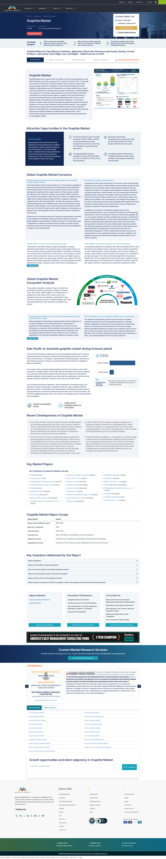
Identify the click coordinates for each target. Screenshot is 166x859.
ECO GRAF (108, 494)
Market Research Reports (67, 786)
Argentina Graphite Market (38, 720)
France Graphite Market (92, 709)
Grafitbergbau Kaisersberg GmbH (43, 481)
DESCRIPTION (35, 60)
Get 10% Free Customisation (83, 658)
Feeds (126, 779)
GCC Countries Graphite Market (39, 728)
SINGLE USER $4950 (124, 20)
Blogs (126, 782)
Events (61, 793)
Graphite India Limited (112, 475)
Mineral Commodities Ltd (40, 498)
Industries (30, 8)
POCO (106, 485)
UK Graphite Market (35, 709)
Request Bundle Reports (45, 625)
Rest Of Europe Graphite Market (39, 724)
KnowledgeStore (64, 775)
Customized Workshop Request (121, 625)
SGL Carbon (35, 495)
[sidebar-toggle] (155, 2)
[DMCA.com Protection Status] (6, 838)
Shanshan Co (72, 491)
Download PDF (34, 34)
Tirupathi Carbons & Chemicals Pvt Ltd (45, 501)
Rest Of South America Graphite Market (42, 732)
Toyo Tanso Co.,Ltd (74, 478)
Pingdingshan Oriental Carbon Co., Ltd (118, 488)
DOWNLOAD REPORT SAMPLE (128, 60)
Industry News (129, 775)
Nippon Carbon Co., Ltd (112, 481)
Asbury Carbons (36, 478)
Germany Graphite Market (93, 705)
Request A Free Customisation (83, 625)
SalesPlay (62, 779)
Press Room (63, 804)
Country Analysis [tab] (34, 688)
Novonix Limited (73, 488)
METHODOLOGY (79, 60)
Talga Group (71, 501)
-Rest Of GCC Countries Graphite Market (98, 728)
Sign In (162, 2)
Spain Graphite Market (92, 713)
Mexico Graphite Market (92, 701)
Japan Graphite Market (36, 697)
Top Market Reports (65, 782)
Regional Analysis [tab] (50, 688)
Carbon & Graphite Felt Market (39, 600)
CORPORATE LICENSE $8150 (127, 23)
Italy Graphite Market (36, 713)
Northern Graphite (74, 485)
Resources (71, 8)
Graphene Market (35, 603)
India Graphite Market (92, 693)
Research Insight (95, 786)
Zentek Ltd (108, 478)
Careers (130, 2)
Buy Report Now (127, 28)
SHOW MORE (32, 265)
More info (73, 857)
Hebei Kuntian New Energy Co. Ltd (79, 495)
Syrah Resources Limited (76, 498)
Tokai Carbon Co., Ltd (112, 500)
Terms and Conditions (131, 793)
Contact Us (139, 2)
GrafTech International (112, 497)
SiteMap (92, 789)
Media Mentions (95, 782)
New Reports (94, 775)
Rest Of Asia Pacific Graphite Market (96, 724)
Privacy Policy (129, 789)
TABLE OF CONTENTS (56, 60)
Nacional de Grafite (38, 491)
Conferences (94, 779)
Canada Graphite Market (37, 701)
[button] (27, 678)
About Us (122, 2)
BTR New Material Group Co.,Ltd (42, 485)
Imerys (33, 488)
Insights (61, 789)
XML (91, 793)
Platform (57, 8)
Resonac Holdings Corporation (78, 475)
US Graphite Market (35, 705)
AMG (32, 475)
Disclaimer (127, 786)
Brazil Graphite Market (36, 717)
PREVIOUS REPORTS (101, 60)
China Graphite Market (36, 693)
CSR (60, 796)
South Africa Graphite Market (94, 720)
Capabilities (43, 8)
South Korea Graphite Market (94, 697)
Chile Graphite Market (92, 717)
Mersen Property (73, 481)
